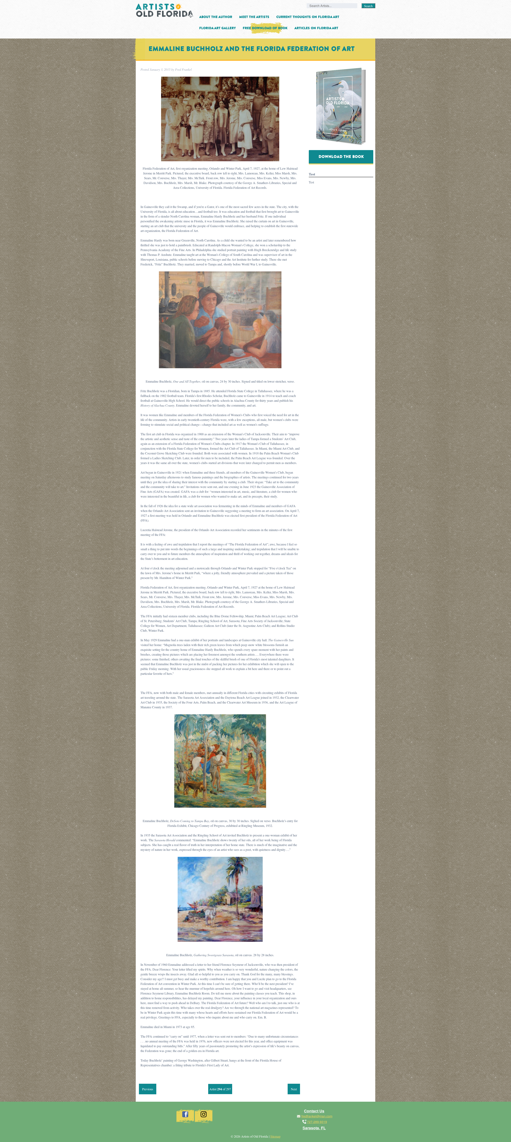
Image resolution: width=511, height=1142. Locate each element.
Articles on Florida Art (316, 28)
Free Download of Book (265, 28)
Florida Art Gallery (217, 28)
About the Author (215, 17)
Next (294, 1089)
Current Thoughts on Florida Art (307, 17)
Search (368, 6)
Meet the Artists (254, 17)
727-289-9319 (317, 1121)
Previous (147, 1089)
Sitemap (275, 1136)
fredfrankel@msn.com (316, 1116)
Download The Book (341, 156)
